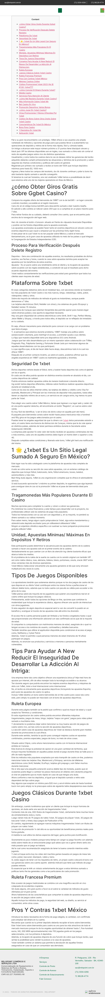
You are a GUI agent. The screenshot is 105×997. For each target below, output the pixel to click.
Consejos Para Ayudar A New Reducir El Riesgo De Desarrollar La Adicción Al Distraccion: (36, 64)
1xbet (65, 420)
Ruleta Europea (26, 70)
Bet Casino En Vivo (27, 104)
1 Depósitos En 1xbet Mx (30, 130)
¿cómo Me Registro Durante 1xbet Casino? (38, 98)
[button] (60, 10)
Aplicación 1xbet (26, 133)
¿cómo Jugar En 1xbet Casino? (32, 110)
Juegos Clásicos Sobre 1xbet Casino (35, 73)
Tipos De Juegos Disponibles (32, 58)
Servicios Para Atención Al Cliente (34, 96)
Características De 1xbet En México (35, 124)
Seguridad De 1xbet (28, 38)
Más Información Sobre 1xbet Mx (34, 101)
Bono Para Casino (27, 127)
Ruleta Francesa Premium (30, 76)
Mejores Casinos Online (29, 81)
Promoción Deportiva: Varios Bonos (34, 107)
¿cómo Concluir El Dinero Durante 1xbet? (37, 90)
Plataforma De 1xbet (28, 35)
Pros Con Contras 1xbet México (33, 78)
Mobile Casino (25, 93)
